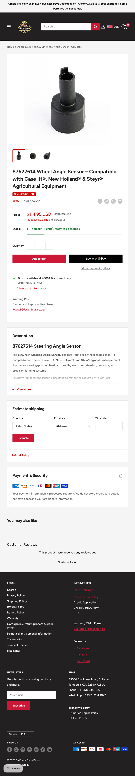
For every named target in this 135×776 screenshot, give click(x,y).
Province (59, 418)
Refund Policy (20, 455)
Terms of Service (17, 645)
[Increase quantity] (49, 245)
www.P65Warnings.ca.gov (28, 309)
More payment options (95, 268)
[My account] (103, 26)
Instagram (83, 654)
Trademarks (14, 639)
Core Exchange (83, 590)
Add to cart (39, 258)
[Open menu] (9, 26)
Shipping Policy (17, 601)
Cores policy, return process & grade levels (30, 625)
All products (24, 46)
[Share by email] (120, 201)
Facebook (83, 648)
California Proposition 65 (89, 628)
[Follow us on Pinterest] (29, 749)
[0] (125, 26)
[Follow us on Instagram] (22, 749)
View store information (32, 288)
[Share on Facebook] (100, 201)
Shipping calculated (38, 219)
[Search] (95, 26)
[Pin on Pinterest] (106, 201)
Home (10, 46)
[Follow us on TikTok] (42, 749)
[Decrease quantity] (30, 245)
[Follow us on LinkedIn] (49, 749)
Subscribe (18, 705)
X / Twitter (83, 660)
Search (11, 589)
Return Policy (15, 607)
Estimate (23, 438)
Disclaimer (13, 650)
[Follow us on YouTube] (36, 749)
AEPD (15, 201)
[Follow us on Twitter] (16, 749)
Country (17, 418)
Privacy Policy (16, 595)
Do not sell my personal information (29, 633)
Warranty (13, 618)
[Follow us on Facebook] (9, 749)
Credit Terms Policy (86, 597)
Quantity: (18, 245)
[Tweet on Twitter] (113, 201)
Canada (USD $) (17, 734)
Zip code (101, 418)
